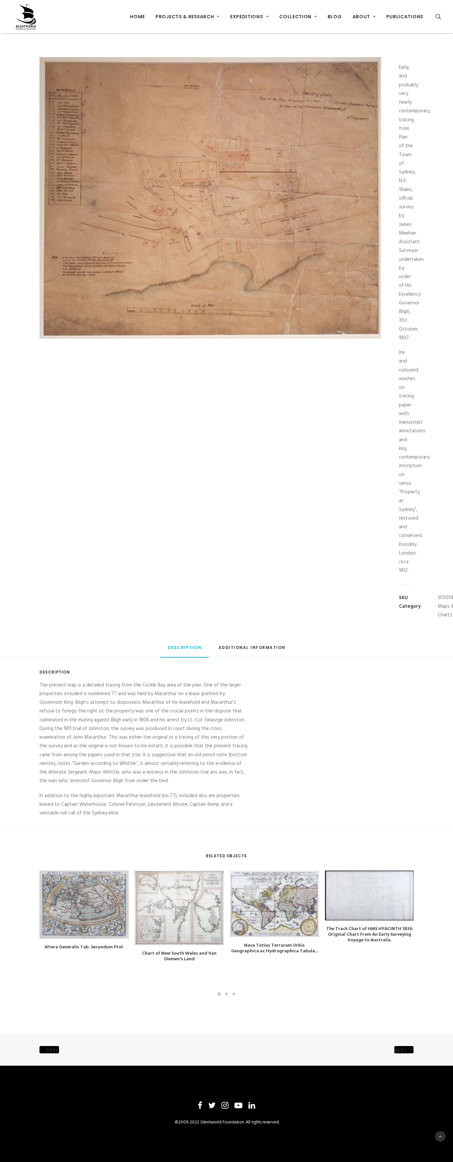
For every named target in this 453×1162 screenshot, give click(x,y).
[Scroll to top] (440, 1136)
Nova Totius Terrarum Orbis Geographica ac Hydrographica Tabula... (274, 948)
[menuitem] (137, 16)
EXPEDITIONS (246, 16)
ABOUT (361, 16)
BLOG (335, 16)
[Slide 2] (226, 994)
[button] (438, 16)
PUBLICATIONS (404, 16)
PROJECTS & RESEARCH (185, 16)
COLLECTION (295, 16)
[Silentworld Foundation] (26, 16)
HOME (137, 16)
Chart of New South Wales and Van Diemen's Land (179, 956)
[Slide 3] (233, 994)
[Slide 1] (219, 994)
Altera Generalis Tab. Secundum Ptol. (84, 947)
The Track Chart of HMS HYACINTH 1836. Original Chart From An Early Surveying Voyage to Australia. (369, 934)
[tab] (252, 650)
